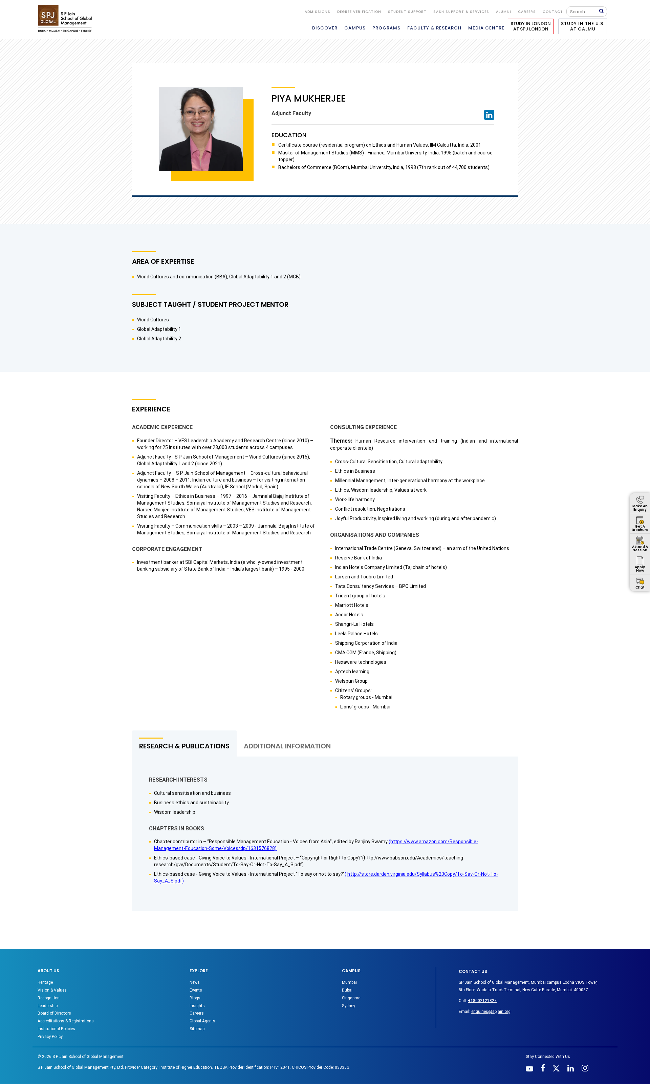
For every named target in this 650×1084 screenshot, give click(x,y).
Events (196, 990)
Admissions (317, 11)
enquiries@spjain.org (491, 1011)
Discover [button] (325, 28)
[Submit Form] (603, 11)
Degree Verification (359, 11)
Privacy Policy (50, 1036)
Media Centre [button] (486, 28)
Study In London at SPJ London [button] (531, 26)
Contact (553, 11)
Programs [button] (386, 28)
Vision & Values (52, 990)
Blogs (195, 998)
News (195, 982)
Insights (197, 1005)
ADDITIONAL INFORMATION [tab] (287, 746)
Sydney (348, 1005)
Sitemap (197, 1028)
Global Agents (202, 1021)
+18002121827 (482, 1000)
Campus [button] (355, 28)
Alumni (503, 11)
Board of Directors (54, 1013)
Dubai (347, 990)
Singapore (351, 998)
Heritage (45, 982)
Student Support (407, 11)
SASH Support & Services (461, 11)
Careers (527, 11)
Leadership (48, 1005)
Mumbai (349, 982)
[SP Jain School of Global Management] (67, 18)
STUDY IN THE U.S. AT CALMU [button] (583, 26)
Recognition (49, 998)
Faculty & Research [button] (434, 28)
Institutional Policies (56, 1028)
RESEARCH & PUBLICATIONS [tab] (184, 746)
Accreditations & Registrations (66, 1021)
